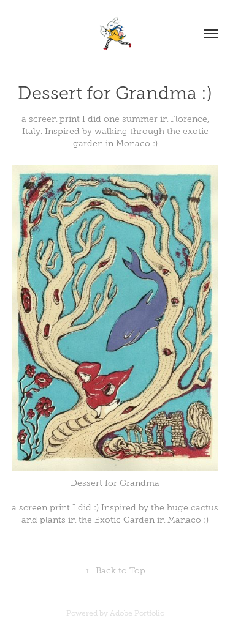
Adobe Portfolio (137, 613)
